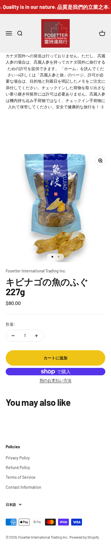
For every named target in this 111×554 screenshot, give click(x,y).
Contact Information (23, 487)
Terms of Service (21, 477)
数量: (10, 324)
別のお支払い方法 (55, 380)
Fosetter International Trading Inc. (36, 270)
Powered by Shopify (84, 537)
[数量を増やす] (36, 335)
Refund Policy (18, 467)
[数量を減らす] (13, 335)
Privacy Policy (18, 457)
